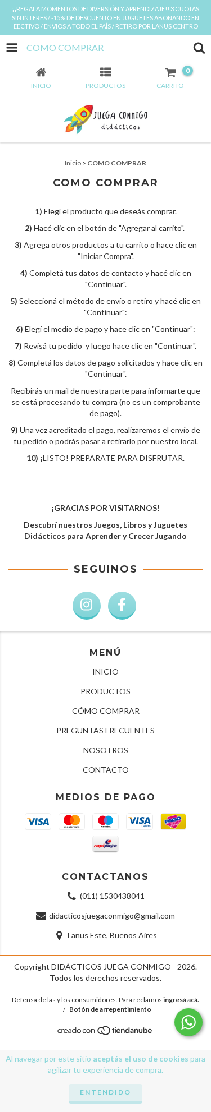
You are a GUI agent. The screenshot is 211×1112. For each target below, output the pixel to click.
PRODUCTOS (105, 691)
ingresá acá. (181, 999)
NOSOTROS (105, 750)
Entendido (105, 1092)
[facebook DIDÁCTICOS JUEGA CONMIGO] (122, 606)
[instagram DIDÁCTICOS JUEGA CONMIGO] (87, 606)
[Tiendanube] (105, 1034)
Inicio (73, 163)
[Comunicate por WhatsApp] (188, 1022)
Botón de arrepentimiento (110, 1009)
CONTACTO (106, 769)
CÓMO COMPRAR (106, 711)
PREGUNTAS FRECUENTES (105, 730)
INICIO (105, 671)
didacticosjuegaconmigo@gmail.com (112, 915)
